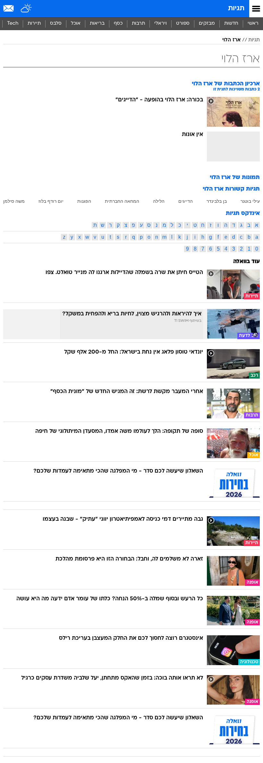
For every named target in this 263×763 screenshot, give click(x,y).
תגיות (236, 8)
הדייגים (185, 201)
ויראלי (160, 23)
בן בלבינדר (217, 201)
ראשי (253, 23)
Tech (12, 23)
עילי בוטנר (250, 201)
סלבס (56, 23)
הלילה (159, 201)
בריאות (97, 23)
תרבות (138, 23)
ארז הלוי (231, 40)
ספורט (183, 23)
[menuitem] (231, 23)
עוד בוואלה (246, 261)
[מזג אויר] (26, 8)
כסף (118, 23)
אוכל (76, 23)
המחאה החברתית (122, 201)
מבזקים (207, 23)
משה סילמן (14, 201)
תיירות (34, 23)
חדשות (231, 23)
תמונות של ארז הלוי (235, 177)
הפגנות (84, 201)
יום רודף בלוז (51, 201)
